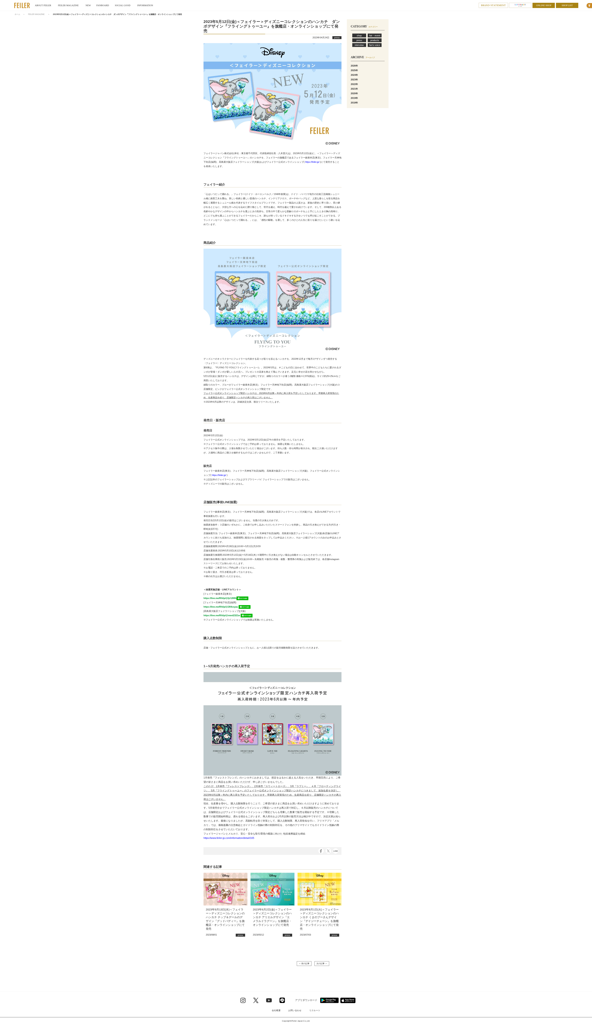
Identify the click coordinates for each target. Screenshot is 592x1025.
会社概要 (276, 1010)
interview (359, 45)
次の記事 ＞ (322, 963)
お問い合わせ (295, 1010)
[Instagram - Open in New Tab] (243, 1000)
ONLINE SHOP (543, 5)
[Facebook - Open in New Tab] (321, 850)
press (359, 40)
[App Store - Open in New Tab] (348, 1000)
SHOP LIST (567, 5)
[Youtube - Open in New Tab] (269, 1000)
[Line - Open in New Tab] (282, 1000)
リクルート (314, 1010)
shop (359, 35)
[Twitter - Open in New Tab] (255, 1000)
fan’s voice (374, 45)
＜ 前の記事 (304, 963)
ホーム (17, 14)
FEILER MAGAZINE (36, 14)
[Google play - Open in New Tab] (329, 1000)
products (374, 40)
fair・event (374, 35)
